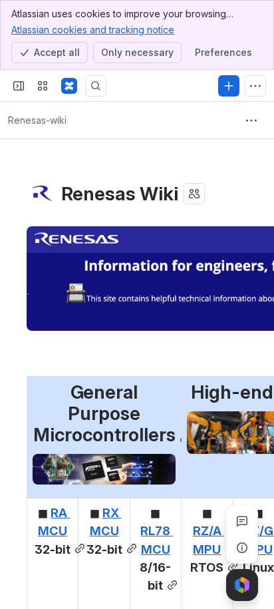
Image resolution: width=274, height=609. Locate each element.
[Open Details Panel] (242, 547)
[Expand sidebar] (18, 86)
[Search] (95, 86)
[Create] (228, 86)
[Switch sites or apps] (42, 86)
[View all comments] (242, 521)
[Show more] (255, 86)
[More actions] (251, 120)
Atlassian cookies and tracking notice (92, 29)
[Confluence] (69, 86)
